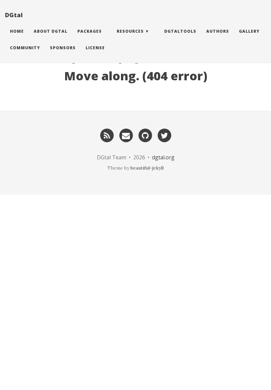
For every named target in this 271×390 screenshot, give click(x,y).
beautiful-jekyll (147, 168)
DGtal (14, 15)
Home (17, 31)
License (95, 48)
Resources (130, 31)
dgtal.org (163, 157)
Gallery (249, 31)
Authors (217, 31)
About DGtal (50, 31)
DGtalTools (180, 31)
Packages (89, 31)
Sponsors (63, 48)
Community (25, 48)
